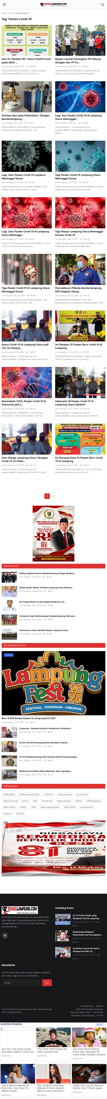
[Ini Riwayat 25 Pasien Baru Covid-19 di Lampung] (80, 326)
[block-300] (53, 534)
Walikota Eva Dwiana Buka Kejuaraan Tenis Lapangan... (45, 771)
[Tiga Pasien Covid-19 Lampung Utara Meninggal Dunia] (80, 156)
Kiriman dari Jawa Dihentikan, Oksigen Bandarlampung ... (26, 117)
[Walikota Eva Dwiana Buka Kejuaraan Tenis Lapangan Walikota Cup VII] (9, 775)
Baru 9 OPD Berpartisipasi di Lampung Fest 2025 (28, 718)
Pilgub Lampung (10, 801)
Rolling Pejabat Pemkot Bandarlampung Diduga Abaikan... (47, 573)
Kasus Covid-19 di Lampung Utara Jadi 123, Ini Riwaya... (25, 346)
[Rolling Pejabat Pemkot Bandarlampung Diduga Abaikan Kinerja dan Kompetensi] (9, 577)
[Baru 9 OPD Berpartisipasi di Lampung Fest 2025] (53, 683)
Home (4, 13)
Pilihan (23, 807)
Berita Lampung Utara (50, 807)
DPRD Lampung (93, 801)
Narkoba (20, 813)
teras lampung (7, 66)
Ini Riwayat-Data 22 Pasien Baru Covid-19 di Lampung (79, 459)
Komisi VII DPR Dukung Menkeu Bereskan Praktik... (44, 742)
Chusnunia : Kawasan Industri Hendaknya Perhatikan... (45, 728)
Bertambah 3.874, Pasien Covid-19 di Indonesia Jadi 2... (24, 402)
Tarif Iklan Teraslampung (82, 1015)
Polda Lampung (63, 801)
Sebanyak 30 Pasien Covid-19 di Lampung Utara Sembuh (74, 402)
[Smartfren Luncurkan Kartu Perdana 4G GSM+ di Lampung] (62, 952)
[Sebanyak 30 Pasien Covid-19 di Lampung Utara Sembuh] (80, 382)
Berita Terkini (69, 807)
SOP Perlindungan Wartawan (89, 1009)
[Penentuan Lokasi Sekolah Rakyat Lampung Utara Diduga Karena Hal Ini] (9, 634)
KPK (35, 801)
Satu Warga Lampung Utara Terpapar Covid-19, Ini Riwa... (25, 459)
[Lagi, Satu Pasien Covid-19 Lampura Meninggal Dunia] (27, 156)
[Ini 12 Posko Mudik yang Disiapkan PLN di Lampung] (62, 919)
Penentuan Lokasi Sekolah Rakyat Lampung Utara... (44, 630)
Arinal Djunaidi (87, 807)
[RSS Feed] (5, 935)
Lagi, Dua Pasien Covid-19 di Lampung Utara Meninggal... (78, 117)
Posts (11, 13)
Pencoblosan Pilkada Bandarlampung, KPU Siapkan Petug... (78, 289)
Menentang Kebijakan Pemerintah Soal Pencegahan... (88, 933)
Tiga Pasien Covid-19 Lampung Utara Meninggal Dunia (77, 176)
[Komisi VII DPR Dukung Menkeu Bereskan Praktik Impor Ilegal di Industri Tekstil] (9, 746)
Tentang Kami (86, 1006)
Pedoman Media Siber (80, 1012)
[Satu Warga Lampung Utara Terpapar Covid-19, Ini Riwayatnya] (27, 439)
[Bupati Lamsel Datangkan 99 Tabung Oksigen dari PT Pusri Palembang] (80, 40)
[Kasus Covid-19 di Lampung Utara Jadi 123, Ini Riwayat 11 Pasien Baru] (27, 326)
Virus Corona (82, 794)
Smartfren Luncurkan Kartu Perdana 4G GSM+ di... (86, 950)
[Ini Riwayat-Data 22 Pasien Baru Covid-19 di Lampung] (80, 439)
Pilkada (79, 801)
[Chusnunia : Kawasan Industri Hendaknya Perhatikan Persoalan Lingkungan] (9, 732)
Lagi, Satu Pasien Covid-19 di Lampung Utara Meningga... (25, 233)
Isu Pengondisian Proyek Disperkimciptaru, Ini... (42, 601)
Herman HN (47, 801)
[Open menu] (4, 4)
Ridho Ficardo (9, 807)
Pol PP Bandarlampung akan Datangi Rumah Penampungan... (48, 757)
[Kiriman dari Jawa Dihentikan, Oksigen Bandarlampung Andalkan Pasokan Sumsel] (27, 96)
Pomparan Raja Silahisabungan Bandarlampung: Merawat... (47, 616)
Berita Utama (9, 794)
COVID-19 (48, 794)
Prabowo (7, 813)
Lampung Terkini (65, 794)
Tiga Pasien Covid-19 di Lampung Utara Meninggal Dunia (26, 289)
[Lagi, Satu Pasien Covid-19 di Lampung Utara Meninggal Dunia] (27, 212)
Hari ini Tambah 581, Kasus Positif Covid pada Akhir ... (26, 60)
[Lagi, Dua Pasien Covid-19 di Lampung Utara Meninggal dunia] (80, 96)
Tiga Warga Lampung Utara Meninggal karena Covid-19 (79, 233)
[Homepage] (53, 4)
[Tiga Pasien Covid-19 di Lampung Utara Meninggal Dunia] (27, 269)
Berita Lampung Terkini (29, 794)
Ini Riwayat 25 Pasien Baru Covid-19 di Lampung (78, 346)
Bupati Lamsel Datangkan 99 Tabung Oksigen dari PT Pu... (78, 60)
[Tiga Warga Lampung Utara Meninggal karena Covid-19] (80, 212)
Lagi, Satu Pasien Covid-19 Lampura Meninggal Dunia (24, 176)
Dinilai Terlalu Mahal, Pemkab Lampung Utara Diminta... (46, 587)
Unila (33, 807)
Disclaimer (98, 1012)
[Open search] (102, 4)
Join (47, 982)
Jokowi (25, 801)
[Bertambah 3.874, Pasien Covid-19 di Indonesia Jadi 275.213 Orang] (27, 382)
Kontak (100, 1015)
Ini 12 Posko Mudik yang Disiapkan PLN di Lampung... (86, 917)
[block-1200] (53, 848)
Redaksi (99, 1006)
